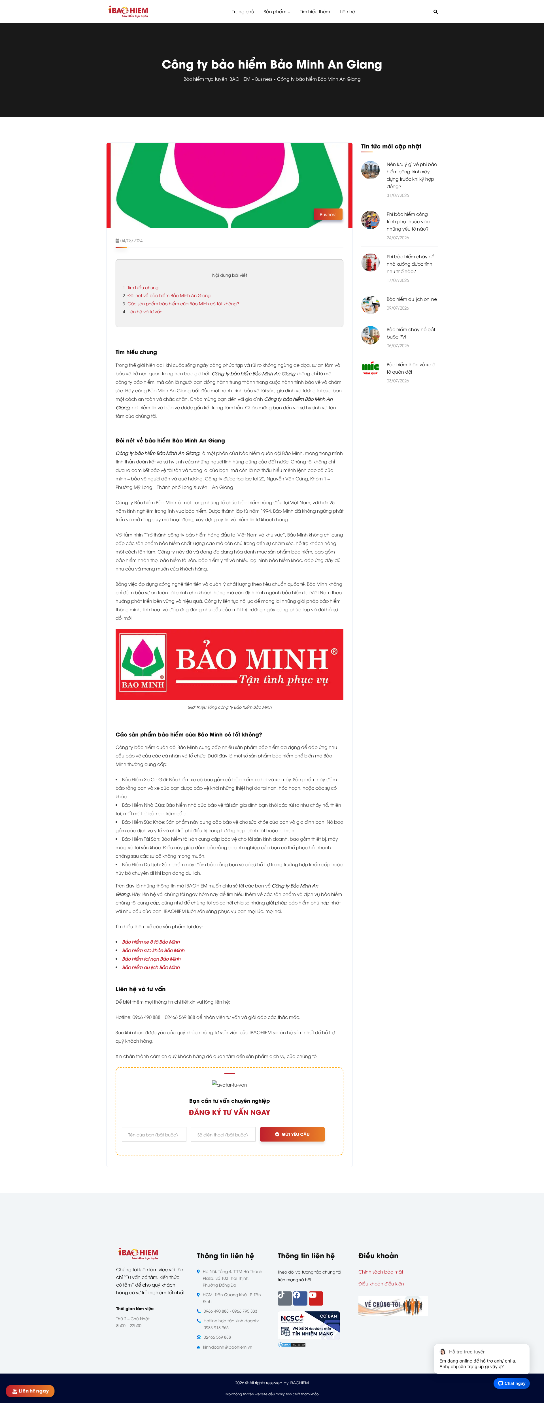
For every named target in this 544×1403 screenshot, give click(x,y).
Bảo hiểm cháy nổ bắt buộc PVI (411, 333)
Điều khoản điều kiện (381, 1283)
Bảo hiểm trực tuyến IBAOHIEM (217, 79)
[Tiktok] (285, 1298)
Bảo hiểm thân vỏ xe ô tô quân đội (411, 368)
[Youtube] (316, 1298)
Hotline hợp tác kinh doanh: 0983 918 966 (231, 1324)
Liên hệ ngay (35, 1391)
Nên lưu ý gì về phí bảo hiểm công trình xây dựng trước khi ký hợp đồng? (412, 175)
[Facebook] (300, 1298)
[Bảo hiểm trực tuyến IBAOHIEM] (128, 11)
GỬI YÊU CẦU (296, 1134)
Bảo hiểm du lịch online (412, 299)
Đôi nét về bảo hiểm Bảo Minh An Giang (167, 295)
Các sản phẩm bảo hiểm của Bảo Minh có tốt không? (181, 303)
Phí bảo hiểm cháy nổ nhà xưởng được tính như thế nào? (410, 263)
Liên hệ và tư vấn (142, 311)
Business (263, 79)
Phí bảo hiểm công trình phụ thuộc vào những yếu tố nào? (408, 221)
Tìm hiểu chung (140, 287)
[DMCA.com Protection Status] (292, 1344)
